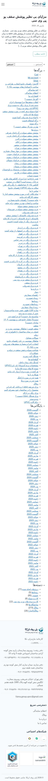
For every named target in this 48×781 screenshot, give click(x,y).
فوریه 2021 (33, 578)
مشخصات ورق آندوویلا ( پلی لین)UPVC (21, 365)
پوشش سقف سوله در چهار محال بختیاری (20, 151)
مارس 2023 (33, 529)
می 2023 (34, 523)
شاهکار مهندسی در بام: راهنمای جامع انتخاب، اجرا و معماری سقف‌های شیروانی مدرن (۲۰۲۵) (20, 344)
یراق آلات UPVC (31, 402)
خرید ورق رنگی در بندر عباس (26, 240)
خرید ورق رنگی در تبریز (28, 243)
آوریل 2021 (33, 572)
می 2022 (34, 551)
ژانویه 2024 (33, 499)
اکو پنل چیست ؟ (31, 99)
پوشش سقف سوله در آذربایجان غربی (22, 136)
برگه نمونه (34, 124)
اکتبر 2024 (33, 471)
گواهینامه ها (33, 359)
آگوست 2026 (32, 410)
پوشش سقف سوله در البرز (26, 139)
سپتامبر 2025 (32, 437)
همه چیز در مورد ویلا (29, 381)
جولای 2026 (33, 413)
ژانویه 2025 (33, 462)
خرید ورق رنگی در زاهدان (27, 252)
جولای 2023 (33, 517)
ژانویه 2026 (33, 428)
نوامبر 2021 (33, 563)
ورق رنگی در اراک (30, 393)
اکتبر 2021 (33, 566)
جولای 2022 (33, 545)
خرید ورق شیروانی (30, 286)
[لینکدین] (43, 738)
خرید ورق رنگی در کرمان (27, 264)
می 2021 (34, 569)
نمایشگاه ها (33, 605)
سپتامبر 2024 (32, 474)
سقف (35, 326)
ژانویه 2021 (33, 581)
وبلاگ (36, 384)
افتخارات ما (33, 96)
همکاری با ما (33, 375)
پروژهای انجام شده (30, 589)
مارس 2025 (33, 456)
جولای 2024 (33, 480)
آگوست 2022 (32, 542)
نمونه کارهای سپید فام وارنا (26, 368)
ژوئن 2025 (33, 447)
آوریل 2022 (33, 554)
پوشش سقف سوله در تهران (26, 148)
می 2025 (34, 450)
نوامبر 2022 (33, 539)
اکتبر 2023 (33, 508)
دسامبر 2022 (32, 535)
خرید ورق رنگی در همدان (27, 271)
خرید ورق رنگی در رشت (28, 249)
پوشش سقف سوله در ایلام (27, 142)
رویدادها (35, 301)
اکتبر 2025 (33, 434)
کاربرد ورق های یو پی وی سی (25, 602)
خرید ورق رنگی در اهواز (28, 234)
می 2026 (34, 419)
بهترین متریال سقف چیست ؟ (26, 127)
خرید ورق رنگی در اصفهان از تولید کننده (21, 231)
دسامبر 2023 (32, 502)
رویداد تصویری (32, 298)
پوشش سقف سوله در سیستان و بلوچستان (20, 169)
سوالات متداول (32, 338)
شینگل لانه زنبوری (30, 356)
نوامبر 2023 (33, 505)
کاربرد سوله (33, 598)
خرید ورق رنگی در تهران (28, 246)
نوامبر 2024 (33, 468)
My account (33, 78)
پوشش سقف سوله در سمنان (26, 166)
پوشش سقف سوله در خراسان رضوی (22, 157)
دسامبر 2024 (32, 465)
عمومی (35, 595)
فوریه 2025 (33, 459)
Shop (35, 81)
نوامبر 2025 (33, 431)
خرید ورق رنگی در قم (29, 258)
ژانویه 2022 (33, 560)
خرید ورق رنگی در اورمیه (27, 237)
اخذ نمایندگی (33, 90)
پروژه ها (34, 130)
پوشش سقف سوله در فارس (26, 173)
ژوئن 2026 (33, 416)
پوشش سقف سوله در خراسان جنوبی (22, 154)
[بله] (36, 738)
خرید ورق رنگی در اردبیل (27, 228)
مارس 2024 (33, 493)
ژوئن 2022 (33, 548)
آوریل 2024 (33, 490)
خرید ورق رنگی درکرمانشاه (26, 277)
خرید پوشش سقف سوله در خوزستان (22, 209)
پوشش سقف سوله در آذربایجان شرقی (22, 133)
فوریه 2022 (33, 557)
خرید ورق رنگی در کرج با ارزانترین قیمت (21, 261)
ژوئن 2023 (33, 520)
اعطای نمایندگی (31, 93)
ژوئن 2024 (33, 483)
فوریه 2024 (33, 496)
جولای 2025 (33, 444)
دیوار (36, 292)
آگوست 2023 (32, 514)
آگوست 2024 (32, 477)
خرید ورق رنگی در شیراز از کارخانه (23, 255)
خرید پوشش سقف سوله (28, 206)
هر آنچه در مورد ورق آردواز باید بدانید (23, 372)
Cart (36, 75)
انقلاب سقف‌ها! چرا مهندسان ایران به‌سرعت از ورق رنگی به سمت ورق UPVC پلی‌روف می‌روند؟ (23, 105)
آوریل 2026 (33, 422)
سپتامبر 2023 (32, 511)
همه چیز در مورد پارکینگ (28, 378)
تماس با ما (33, 191)
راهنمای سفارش (31, 295)
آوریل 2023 (33, 526)
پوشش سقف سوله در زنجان (26, 163)
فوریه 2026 (33, 425)
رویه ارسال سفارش (29, 307)
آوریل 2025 (33, 453)
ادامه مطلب (40, 54)
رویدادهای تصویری (30, 304)
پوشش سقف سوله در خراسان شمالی (22, 160)
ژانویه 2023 (33, 532)
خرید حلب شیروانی (30, 212)
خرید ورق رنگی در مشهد (28, 267)
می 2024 (34, 486)
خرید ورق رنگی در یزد (29, 274)
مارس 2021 (33, 575)
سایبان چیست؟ (31, 323)
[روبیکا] (29, 738)
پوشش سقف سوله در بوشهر (26, 145)
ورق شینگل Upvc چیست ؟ (26, 396)
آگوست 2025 (32, 441)
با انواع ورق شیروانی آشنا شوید (25, 117)
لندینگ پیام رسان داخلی (28, 362)
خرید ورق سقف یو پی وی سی (25, 280)
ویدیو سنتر (34, 399)
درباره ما (34, 289)
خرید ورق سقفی (31, 283)
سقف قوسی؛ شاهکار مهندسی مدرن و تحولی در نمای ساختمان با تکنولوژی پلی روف (21, 332)
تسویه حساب (32, 176)
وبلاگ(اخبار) (33, 611)
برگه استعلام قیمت (30, 121)
